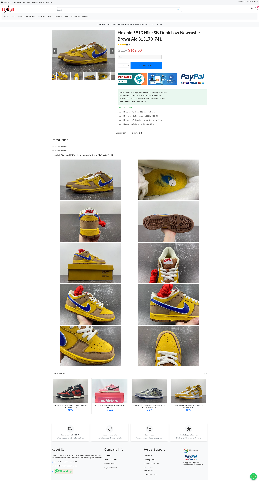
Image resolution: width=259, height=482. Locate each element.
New (13, 16)
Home (6, 16)
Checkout (248, 1)
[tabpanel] (70, 397)
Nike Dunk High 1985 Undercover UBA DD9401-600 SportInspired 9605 (70, 406)
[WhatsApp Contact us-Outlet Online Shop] (253, 476)
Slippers (85, 16)
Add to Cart (147, 65)
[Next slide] (206, 373)
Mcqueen (58, 16)
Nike (66, 16)
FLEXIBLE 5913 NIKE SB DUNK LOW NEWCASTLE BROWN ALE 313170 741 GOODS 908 (133, 24)
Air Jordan (30, 16)
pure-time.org (149, 470)
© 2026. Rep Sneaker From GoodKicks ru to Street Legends (193, 463)
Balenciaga (41, 16)
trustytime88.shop (150, 474)
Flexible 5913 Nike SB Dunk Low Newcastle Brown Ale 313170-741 (82, 155)
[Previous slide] (204, 373)
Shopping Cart (241, 1)
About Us (107, 456)
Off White (75, 16)
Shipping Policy (149, 460)
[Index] (252, 8)
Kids (49, 16)
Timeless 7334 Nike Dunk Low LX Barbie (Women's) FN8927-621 (110, 406)
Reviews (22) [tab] (136, 133)
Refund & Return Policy (152, 464)
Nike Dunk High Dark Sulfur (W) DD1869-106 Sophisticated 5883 (188, 406)
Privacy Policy (109, 464)
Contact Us (255, 1)
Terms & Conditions (111, 460)
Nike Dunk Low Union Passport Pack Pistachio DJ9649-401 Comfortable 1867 (149, 406)
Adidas (20, 16)
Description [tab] (121, 133)
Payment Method (110, 468)
